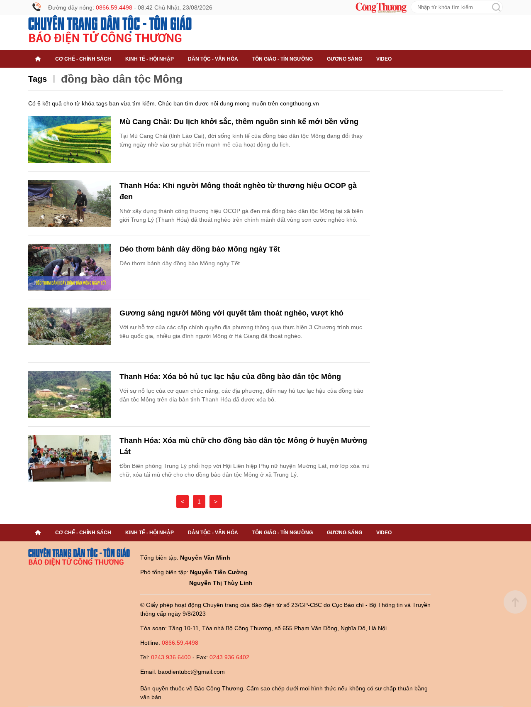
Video (384, 59)
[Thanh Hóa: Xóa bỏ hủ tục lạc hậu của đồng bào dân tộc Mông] (69, 394)
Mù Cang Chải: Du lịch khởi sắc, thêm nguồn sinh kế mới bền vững (238, 121)
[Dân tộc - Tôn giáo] (110, 29)
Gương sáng (344, 59)
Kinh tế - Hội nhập (149, 59)
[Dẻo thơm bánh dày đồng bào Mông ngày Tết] (69, 267)
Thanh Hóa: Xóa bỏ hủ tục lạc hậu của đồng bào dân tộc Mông (230, 376)
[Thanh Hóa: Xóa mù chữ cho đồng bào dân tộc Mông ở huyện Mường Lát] (69, 458)
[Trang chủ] (38, 59)
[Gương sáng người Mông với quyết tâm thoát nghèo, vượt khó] (69, 331)
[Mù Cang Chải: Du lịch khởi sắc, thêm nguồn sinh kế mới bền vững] (69, 139)
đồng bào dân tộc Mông (122, 79)
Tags (37, 78)
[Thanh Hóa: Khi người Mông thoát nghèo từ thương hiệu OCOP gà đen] (69, 203)
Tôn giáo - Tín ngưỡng (282, 59)
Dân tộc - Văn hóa (213, 59)
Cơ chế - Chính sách (83, 59)
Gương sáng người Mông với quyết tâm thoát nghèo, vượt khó (231, 313)
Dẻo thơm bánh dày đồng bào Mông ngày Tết (199, 249)
